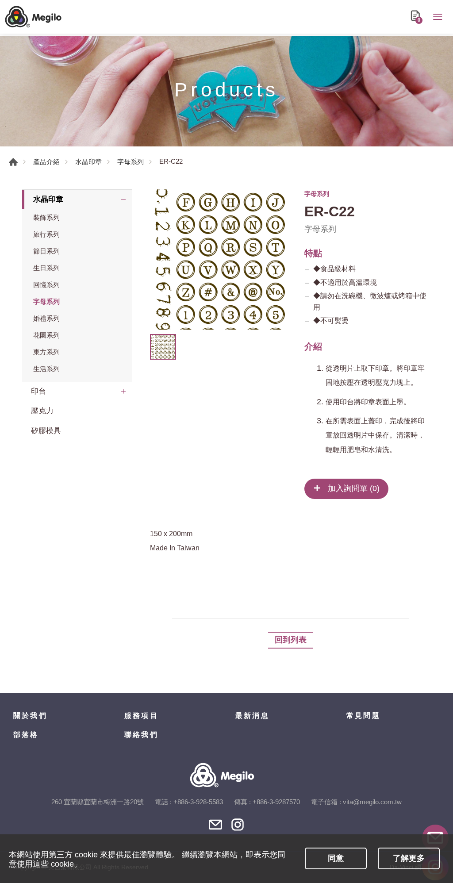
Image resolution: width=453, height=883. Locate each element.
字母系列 (130, 161)
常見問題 (363, 715)
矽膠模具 (46, 430)
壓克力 (42, 411)
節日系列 (46, 251)
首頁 (13, 161)
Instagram (237, 824)
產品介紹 (46, 161)
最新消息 (252, 715)
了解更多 (409, 858)
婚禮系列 (46, 318)
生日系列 (46, 268)
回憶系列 (46, 284)
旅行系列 (46, 234)
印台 (38, 391)
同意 (336, 858)
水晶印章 (88, 161)
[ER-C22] (220, 259)
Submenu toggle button (123, 199)
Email (215, 824)
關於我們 (30, 715)
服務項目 (141, 715)
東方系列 (46, 352)
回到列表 (291, 639)
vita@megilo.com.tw (372, 802)
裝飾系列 (46, 217)
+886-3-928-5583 (198, 802)
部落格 (26, 734)
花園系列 (46, 335)
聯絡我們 (141, 734)
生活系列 (46, 368)
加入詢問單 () (353, 488)
